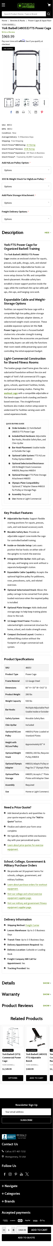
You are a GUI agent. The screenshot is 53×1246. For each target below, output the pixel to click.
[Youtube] (21, 1174)
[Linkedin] (35, 112)
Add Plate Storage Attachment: (19, 195)
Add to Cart (39, 1229)
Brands (10, 1201)
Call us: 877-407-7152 (15, 1151)
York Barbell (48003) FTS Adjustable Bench (36, 1057)
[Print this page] (23, 112)
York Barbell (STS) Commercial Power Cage (11, 1057)
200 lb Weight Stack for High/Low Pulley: (24, 179)
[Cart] (50, 5)
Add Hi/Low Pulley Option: (16, 162)
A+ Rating (31, 145)
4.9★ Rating (29, 149)
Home (4, 20)
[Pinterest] (42, 112)
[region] (26, 729)
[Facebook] (11, 112)
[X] (29, 112)
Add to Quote (26, 1237)
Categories (12, 1193)
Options (12, 1078)
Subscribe (26, 1120)
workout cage (11, 393)
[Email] (17, 112)
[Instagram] (10, 1174)
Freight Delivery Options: (15, 211)
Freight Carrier (32, 925)
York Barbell (9, 24)
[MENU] (3, 4)
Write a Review (8, 32)
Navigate (11, 1186)
